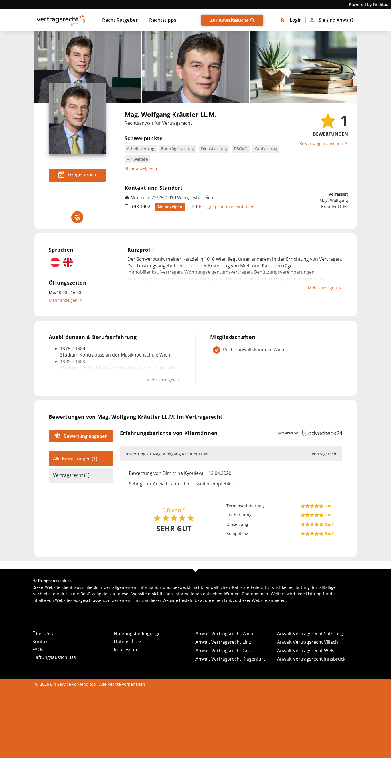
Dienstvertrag (214, 148)
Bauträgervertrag (177, 148)
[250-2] (303, 67)
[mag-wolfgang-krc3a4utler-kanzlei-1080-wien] (87, 67)
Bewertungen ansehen (321, 143)
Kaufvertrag (265, 148)
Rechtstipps (162, 20)
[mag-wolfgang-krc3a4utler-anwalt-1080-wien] (195, 67)
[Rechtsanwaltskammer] (77, 217)
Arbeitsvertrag (140, 148)
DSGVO (241, 148)
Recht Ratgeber (120, 20)
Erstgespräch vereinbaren (227, 206)
